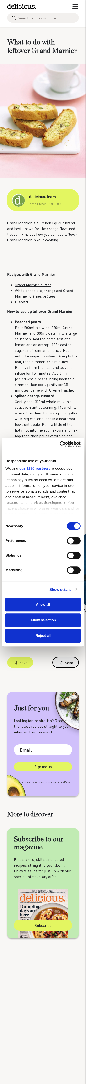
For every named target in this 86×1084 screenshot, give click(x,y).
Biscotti (21, 301)
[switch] (74, 540)
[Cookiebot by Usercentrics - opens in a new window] (61, 444)
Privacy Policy (63, 782)
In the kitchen (38, 204)
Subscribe (43, 925)
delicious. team (42, 197)
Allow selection (43, 620)
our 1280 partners (35, 468)
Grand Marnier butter (33, 284)
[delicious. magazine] (21, 6)
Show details (60, 589)
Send (69, 662)
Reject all (43, 636)
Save (23, 662)
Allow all (43, 604)
